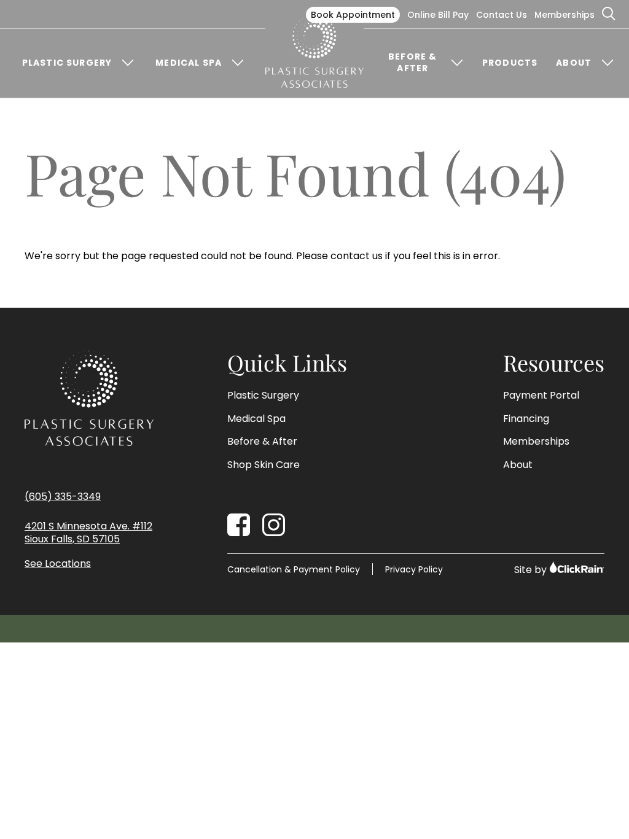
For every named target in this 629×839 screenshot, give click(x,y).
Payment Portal (541, 395)
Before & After (412, 63)
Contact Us (501, 15)
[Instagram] (273, 524)
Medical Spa (188, 63)
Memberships (564, 15)
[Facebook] (238, 524)
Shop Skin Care (263, 464)
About (574, 63)
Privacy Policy (414, 569)
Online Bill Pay (438, 15)
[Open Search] (609, 14)
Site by (531, 570)
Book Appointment (353, 15)
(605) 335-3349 (63, 497)
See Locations (58, 564)
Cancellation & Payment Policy (293, 569)
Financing (526, 418)
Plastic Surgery (67, 63)
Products (509, 63)
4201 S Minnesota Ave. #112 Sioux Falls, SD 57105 (88, 533)
